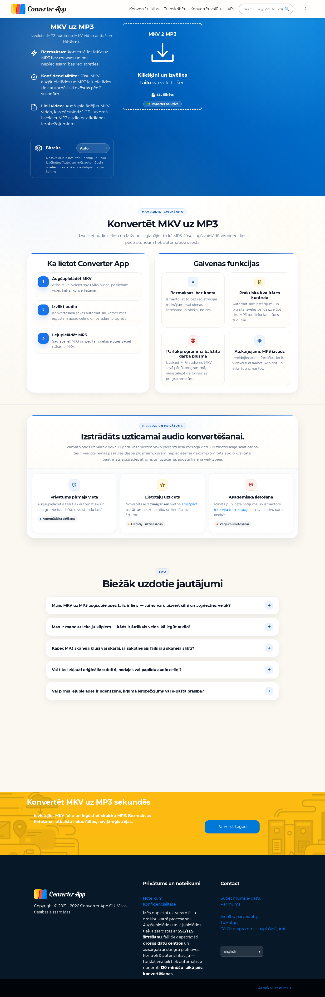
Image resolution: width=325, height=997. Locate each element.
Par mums (230, 904)
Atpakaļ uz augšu (274, 988)
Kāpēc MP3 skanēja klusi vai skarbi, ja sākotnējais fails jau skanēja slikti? (123, 648)
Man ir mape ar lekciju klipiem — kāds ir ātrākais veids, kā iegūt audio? (121, 627)
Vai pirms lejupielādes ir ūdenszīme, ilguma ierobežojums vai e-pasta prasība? (128, 691)
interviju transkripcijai (232, 510)
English (230, 951)
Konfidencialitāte (159, 904)
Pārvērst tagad (232, 826)
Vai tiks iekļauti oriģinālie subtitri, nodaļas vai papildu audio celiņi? (117, 670)
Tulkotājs (229, 922)
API (230, 9)
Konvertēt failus (144, 9)
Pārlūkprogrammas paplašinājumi (253, 929)
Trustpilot (190, 504)
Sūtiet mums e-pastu (241, 898)
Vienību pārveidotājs (240, 916)
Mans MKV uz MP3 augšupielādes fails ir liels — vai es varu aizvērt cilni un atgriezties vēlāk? (141, 605)
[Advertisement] (162, 753)
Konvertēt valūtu (206, 9)
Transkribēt (175, 9)
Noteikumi (153, 898)
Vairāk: (305, 9)
